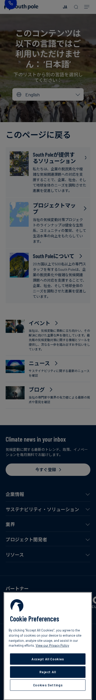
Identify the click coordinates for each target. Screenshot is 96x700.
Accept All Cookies (47, 659)
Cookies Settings (48, 685)
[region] (48, 646)
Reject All (47, 672)
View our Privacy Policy (52, 645)
